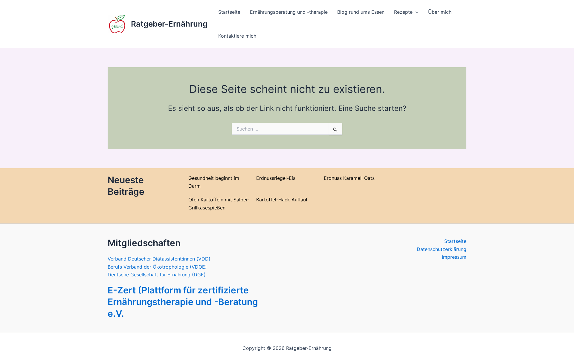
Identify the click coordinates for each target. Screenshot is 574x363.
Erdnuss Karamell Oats (349, 178)
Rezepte (403, 12)
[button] (416, 12)
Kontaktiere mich (237, 36)
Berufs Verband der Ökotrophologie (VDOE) (157, 267)
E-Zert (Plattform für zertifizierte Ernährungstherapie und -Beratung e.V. (183, 302)
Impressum (454, 257)
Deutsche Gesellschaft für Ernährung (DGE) (157, 275)
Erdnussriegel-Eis (275, 178)
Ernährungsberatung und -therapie (289, 12)
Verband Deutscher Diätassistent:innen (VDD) (159, 259)
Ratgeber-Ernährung (169, 23)
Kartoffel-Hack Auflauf (282, 200)
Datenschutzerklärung (441, 249)
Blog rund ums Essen (360, 12)
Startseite (229, 12)
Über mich (439, 12)
